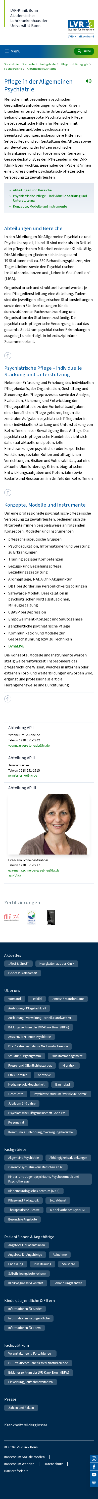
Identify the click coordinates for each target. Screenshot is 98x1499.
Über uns (12, 990)
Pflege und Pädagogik (74, 64)
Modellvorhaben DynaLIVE (68, 1210)
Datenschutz (53, 1464)
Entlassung (15, 1264)
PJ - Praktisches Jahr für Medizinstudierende (38, 1046)
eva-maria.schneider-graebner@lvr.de (33, 870)
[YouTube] (94, 1475)
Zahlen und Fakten (21, 1408)
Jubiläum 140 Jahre (21, 1103)
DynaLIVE (16, 646)
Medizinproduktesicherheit (26, 1084)
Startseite (28, 64)
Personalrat (16, 1122)
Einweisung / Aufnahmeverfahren (30, 1382)
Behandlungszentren (68, 1283)
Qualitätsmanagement (67, 1056)
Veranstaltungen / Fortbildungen (30, 1353)
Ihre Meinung (42, 1264)
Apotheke (44, 1075)
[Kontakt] (94, 1483)
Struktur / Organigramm (24, 1056)
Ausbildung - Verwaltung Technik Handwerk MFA (40, 1018)
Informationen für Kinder (25, 1309)
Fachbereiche (13, 69)
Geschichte (15, 1094)
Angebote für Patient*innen (26, 1245)
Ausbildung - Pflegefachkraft (27, 1008)
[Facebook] (94, 1467)
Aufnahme (60, 1254)
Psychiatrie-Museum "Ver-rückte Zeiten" (60, 1094)
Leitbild (37, 999)
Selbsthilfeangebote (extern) (27, 1273)
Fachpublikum (16, 1345)
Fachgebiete (48, 64)
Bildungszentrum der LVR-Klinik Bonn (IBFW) (38, 1027)
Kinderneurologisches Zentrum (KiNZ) (34, 1191)
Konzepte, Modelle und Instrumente (40, 206)
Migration (69, 1065)
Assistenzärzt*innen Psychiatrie (29, 1037)
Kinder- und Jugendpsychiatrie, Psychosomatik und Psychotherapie (43, 1179)
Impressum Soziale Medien (24, 1457)
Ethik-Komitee (17, 1075)
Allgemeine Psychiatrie (23, 1158)
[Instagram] (94, 1459)
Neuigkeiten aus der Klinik (56, 963)
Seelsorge (68, 1264)
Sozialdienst (58, 1200)
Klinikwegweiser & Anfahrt (25, 1283)
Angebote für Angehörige (25, 1254)
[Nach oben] (7, 355)
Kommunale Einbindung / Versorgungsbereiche (40, 1132)
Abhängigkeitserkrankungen (68, 1158)
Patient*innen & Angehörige (29, 1236)
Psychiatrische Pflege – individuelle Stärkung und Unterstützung (50, 198)
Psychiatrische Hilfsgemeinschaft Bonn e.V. (36, 1113)
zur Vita (14, 876)
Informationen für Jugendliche (29, 1318)
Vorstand (14, 999)
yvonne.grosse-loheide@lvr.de (29, 745)
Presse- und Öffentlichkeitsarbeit (30, 1065)
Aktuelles (12, 955)
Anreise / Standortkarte (68, 999)
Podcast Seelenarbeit (22, 973)
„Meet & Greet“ (18, 963)
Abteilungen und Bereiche (32, 190)
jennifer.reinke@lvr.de (22, 775)
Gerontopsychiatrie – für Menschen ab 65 (36, 1167)
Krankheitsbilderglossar (25, 1425)
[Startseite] (81, 25)
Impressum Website (19, 1464)
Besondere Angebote (22, 1219)
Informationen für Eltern (24, 1328)
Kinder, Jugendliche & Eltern (29, 1300)
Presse (10, 1399)
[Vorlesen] (90, 83)
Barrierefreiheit (16, 1471)
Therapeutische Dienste (23, 1210)
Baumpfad (62, 1084)
